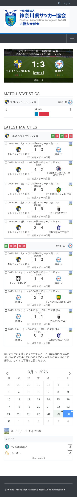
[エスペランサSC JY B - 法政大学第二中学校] (38, 229)
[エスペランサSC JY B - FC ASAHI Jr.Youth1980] (38, 191)
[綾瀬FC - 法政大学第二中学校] (38, 336)
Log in (66, 3)
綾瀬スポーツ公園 (25, 53)
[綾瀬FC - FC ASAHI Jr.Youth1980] (38, 298)
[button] (72, 38)
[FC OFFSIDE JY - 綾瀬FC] (38, 280)
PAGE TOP (71, 478)
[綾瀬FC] (59, 67)
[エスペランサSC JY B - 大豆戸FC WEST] (38, 210)
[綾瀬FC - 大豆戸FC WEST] (38, 317)
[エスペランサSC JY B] (18, 67)
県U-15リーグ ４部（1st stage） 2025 (38, 50)
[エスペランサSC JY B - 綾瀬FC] (38, 151)
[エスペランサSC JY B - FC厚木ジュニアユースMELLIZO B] (38, 171)
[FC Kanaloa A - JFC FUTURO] (38, 451)
